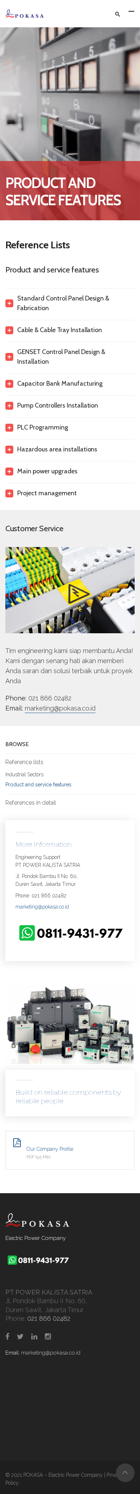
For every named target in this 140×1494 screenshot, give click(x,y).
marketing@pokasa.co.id (60, 708)
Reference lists (24, 762)
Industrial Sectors (24, 774)
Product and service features (38, 784)
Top (125, 1472)
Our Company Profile (50, 1149)
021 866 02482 (49, 698)
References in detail (30, 802)
